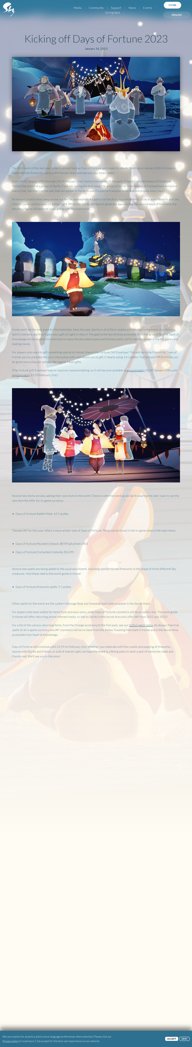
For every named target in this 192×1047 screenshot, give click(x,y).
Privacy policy (10, 1041)
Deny (185, 1038)
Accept (171, 1038)
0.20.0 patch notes (141, 625)
